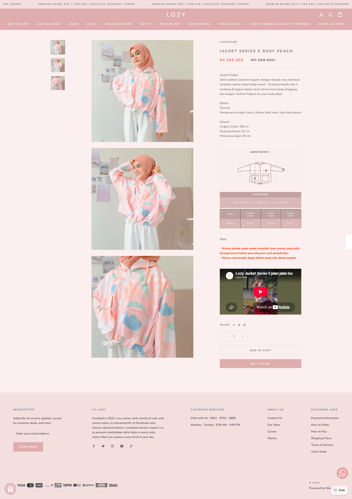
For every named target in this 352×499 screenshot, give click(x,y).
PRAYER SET (170, 24)
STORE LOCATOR (331, 24)
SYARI (91, 24)
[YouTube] (121, 445)
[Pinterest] (244, 325)
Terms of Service (322, 445)
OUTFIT (146, 24)
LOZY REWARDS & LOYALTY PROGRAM (280, 24)
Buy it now (260, 363)
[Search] (331, 14)
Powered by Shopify (322, 488)
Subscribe (28, 447)
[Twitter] (239, 325)
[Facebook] (234, 325)
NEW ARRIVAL (230, 24)
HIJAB (73, 24)
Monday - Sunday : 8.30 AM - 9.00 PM (215, 425)
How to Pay (319, 431)
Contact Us (274, 418)
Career (271, 431)
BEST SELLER (18, 24)
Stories (272, 438)
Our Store (273, 425)
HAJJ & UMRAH (48, 24)
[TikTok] (131, 445)
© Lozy (314, 482)
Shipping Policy (321, 438)
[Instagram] (112, 445)
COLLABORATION (118, 24)
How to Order (320, 425)
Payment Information (325, 418)
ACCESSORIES (199, 24)
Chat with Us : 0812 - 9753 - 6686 (213, 418)
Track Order (319, 452)
